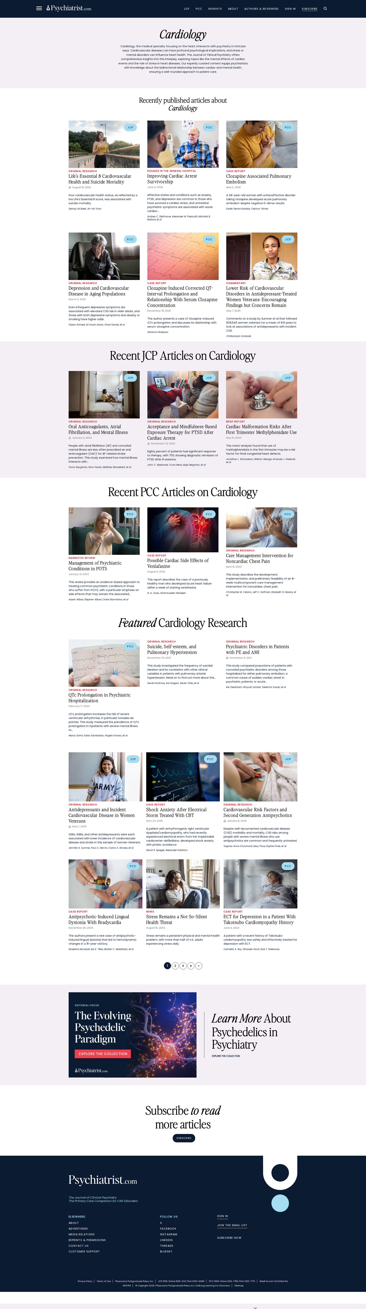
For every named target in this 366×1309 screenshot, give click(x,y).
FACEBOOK (168, 1229)
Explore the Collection (226, 1056)
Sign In (290, 9)
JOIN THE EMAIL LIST (232, 1225)
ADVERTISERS (78, 1229)
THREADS (166, 1246)
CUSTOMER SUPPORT (84, 1251)
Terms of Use (104, 1281)
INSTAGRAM (168, 1234)
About (233, 9)
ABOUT (74, 1223)
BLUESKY (166, 1251)
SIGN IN (222, 1216)
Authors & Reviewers (261, 9)
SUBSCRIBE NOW (229, 1238)
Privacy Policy (85, 1281)
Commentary (236, 283)
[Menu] (39, 8)
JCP (186, 9)
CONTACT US (79, 1246)
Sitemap (238, 1285)
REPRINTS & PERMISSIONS (87, 1240)
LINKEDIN (166, 1240)
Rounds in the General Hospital (171, 171)
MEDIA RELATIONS (82, 1234)
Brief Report (235, 421)
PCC (199, 9)
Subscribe (310, 9)
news (150, 911)
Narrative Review (82, 558)
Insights (215, 9)
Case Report (235, 171)
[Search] (325, 9)
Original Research (83, 171)
